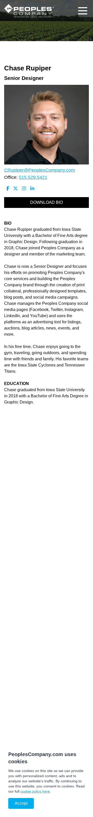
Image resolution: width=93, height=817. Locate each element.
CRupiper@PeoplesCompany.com (39, 170)
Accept (21, 803)
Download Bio (46, 202)
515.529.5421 (33, 177)
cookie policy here (35, 791)
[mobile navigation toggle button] (82, 11)
